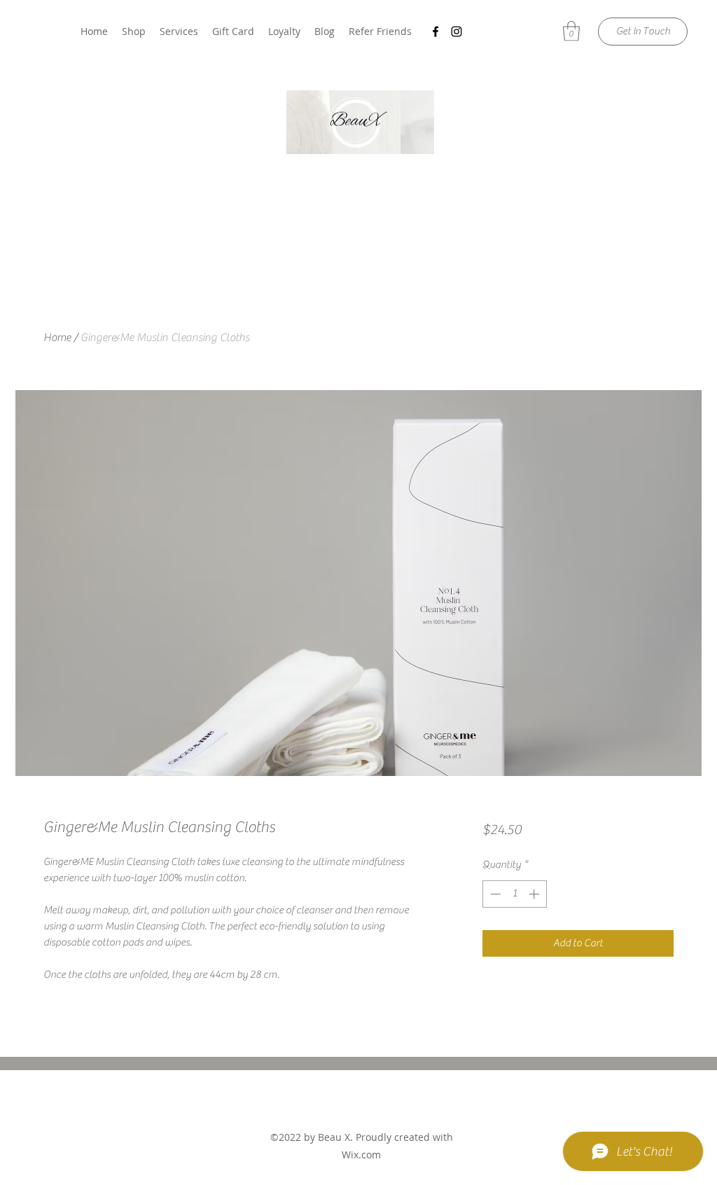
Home (57, 337)
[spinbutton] (514, 894)
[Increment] (535, 894)
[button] (571, 31)
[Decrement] (494, 894)
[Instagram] (457, 32)
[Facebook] (436, 32)
